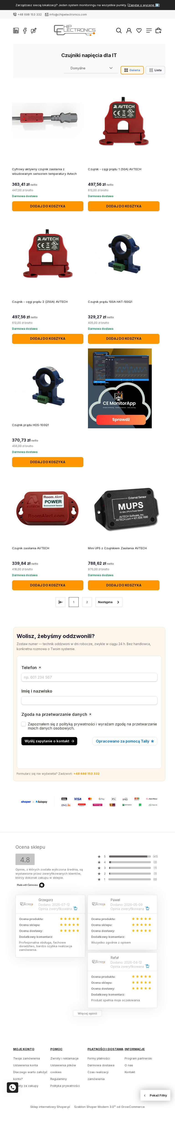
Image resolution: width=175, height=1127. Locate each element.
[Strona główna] (76, 30)
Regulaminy (58, 1079)
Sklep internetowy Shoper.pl (50, 1107)
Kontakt (130, 1072)
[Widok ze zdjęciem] (132, 70)
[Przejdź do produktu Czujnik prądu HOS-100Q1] (48, 385)
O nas (129, 1065)
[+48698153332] (12, 1087)
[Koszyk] (159, 30)
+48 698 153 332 (30, 14)
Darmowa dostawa (101, 1065)
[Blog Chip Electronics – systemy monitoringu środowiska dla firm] (33, 30)
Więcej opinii (87, 1013)
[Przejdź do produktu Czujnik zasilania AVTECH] (48, 509)
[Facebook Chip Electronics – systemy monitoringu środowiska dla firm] (25, 30)
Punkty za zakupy (25, 1086)
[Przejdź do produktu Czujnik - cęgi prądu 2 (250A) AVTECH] (48, 253)
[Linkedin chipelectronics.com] (16, 30)
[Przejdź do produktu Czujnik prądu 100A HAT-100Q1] (124, 253)
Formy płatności (99, 1058)
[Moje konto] (129, 30)
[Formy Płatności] (89, 801)
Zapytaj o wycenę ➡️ (144, 5)
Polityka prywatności (65, 1086)
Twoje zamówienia (26, 1058)
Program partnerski (138, 1058)
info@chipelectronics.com (68, 14)
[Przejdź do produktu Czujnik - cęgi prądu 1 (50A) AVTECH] (124, 121)
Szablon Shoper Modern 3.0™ (95, 1107)
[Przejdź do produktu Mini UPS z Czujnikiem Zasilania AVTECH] (124, 509)
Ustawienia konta (25, 1065)
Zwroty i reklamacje (64, 1058)
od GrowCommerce (131, 1107)
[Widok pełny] (155, 70)
